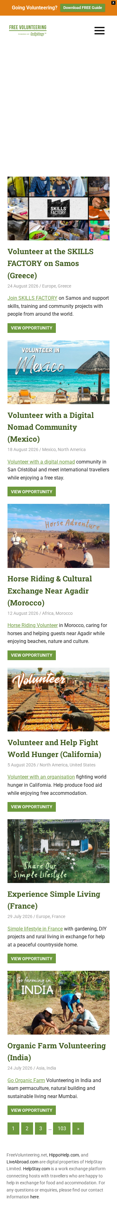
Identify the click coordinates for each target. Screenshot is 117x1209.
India (51, 1068)
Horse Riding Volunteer (32, 625)
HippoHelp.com (64, 1154)
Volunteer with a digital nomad (41, 462)
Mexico (49, 449)
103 (62, 1128)
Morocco (64, 613)
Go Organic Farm (26, 1080)
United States (82, 764)
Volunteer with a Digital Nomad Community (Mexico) (50, 427)
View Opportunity (31, 327)
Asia (40, 1068)
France (58, 916)
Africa (48, 613)
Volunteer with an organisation (41, 777)
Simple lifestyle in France (35, 929)
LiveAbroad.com (22, 1161)
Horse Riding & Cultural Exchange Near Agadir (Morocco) (49, 591)
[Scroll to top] (107, 1199)
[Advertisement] (58, 107)
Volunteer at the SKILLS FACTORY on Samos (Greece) (50, 263)
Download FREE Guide (82, 7)
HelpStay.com (36, 1168)
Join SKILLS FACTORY (32, 298)
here (34, 1196)
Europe (49, 285)
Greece (64, 285)
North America (72, 449)
